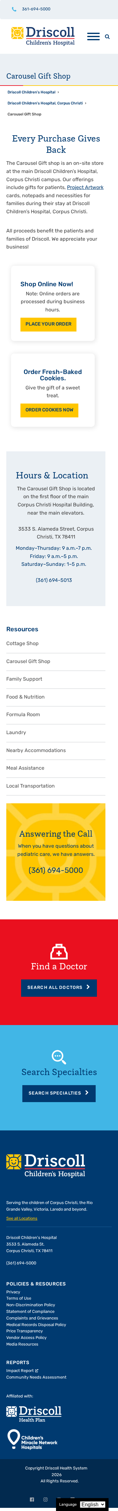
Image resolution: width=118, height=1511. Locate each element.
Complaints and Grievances (32, 1318)
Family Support (24, 679)
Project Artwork (85, 187)
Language (68, 1505)
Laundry (16, 732)
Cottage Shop (22, 643)
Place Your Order (48, 324)
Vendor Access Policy (26, 1338)
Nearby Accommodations (36, 750)
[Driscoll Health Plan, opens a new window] (33, 1414)
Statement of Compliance (30, 1312)
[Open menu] (93, 36)
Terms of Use (18, 1298)
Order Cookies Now (49, 410)
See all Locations (21, 1219)
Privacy (13, 1292)
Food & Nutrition (25, 697)
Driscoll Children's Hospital (31, 92)
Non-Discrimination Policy (30, 1305)
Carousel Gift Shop (28, 661)
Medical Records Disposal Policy (36, 1325)
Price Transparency (24, 1331)
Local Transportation (30, 786)
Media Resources (22, 1344)
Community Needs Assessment (36, 1377)
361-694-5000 (36, 9)
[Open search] (107, 36)
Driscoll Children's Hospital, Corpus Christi (45, 103)
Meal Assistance (25, 768)
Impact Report (20, 1371)
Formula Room (23, 714)
